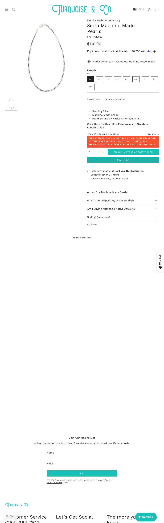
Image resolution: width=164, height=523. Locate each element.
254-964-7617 (146, 144)
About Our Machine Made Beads (107, 192)
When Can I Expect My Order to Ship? (110, 200)
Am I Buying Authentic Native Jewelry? (111, 208)
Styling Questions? (98, 217)
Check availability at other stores (110, 178)
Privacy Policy (102, 480)
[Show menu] (7, 9)
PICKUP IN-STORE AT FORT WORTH (133, 152)
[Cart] (157, 9)
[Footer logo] (17, 505)
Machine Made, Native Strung (103, 20)
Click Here (93, 124)
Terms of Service (54, 482)
